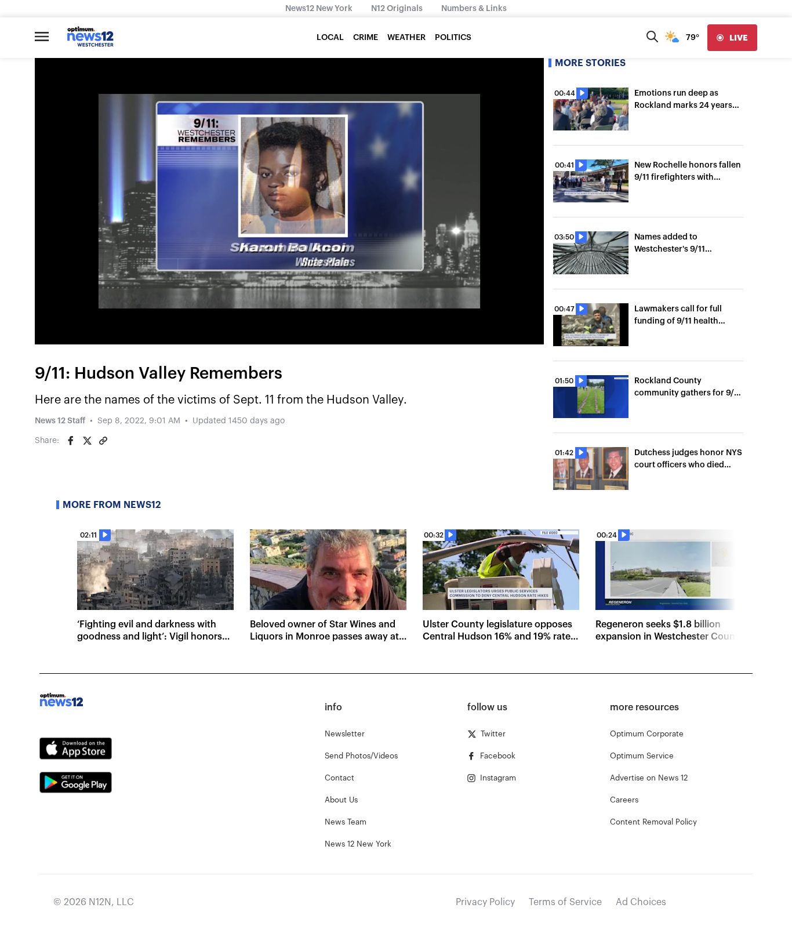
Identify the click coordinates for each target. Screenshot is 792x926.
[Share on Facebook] (70, 440)
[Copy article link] (103, 440)
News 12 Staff (60, 421)
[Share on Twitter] (87, 440)
